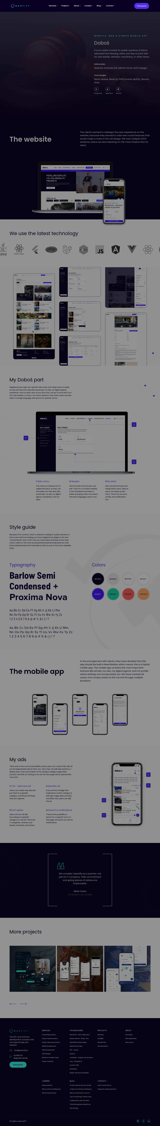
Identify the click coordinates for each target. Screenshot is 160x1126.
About (76, 5)
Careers (88, 5)
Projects (65, 5)
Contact (109, 5)
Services (52, 5)
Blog (99, 5)
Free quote (141, 6)
